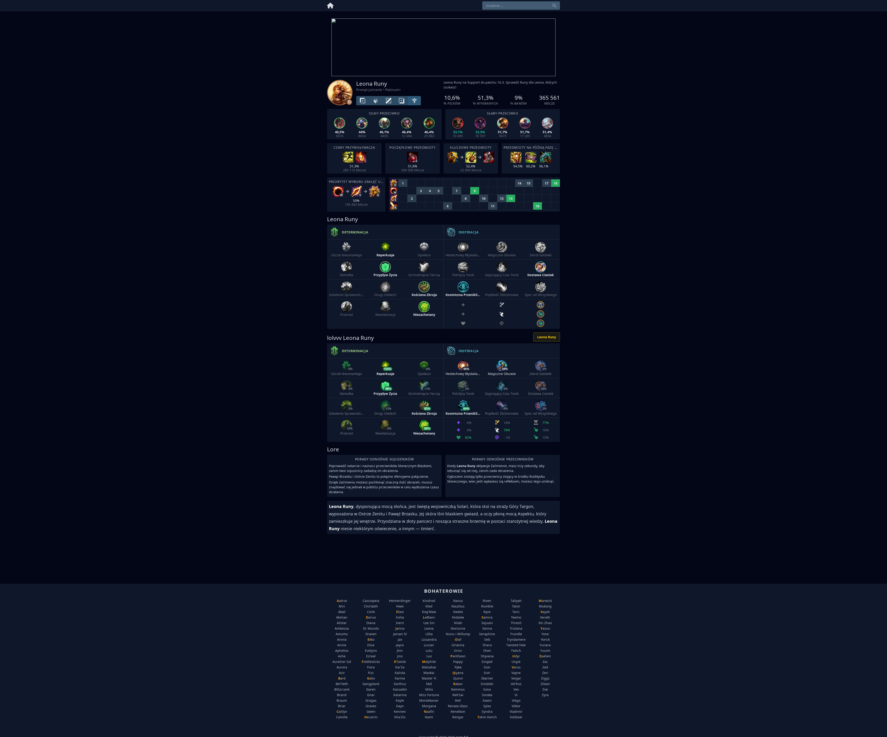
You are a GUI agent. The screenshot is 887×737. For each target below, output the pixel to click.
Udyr (516, 656)
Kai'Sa (399, 667)
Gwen (371, 711)
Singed (487, 661)
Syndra (487, 711)
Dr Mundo (371, 628)
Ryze (487, 612)
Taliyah (516, 600)
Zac (545, 661)
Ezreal (371, 656)
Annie (341, 645)
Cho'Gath (371, 606)
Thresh (516, 623)
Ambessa (342, 628)
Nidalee (458, 617)
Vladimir (516, 711)
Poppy (458, 661)
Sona (487, 689)
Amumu (342, 634)
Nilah (458, 623)
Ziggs (545, 678)
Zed (545, 667)
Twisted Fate (516, 645)
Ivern (400, 623)
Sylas (487, 706)
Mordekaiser (429, 700)
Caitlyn (342, 711)
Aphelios (342, 650)
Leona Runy (546, 337)
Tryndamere (516, 639)
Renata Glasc (458, 706)
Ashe (342, 656)
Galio (371, 678)
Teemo (516, 617)
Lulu (429, 650)
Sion (487, 667)
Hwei (400, 606)
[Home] (330, 5)
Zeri (545, 673)
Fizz (371, 673)
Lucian (429, 645)
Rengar (458, 717)
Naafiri (429, 711)
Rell (458, 700)
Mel (429, 684)
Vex (516, 689)
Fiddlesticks (371, 661)
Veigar (516, 678)
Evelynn (371, 650)
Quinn (458, 678)
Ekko (371, 639)
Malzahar (429, 667)
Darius (371, 617)
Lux (429, 656)
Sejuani (487, 623)
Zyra (545, 695)
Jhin (400, 650)
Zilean (545, 684)
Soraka (487, 695)
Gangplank (370, 684)
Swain (487, 700)
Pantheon (457, 656)
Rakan (458, 684)
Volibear (516, 717)
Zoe (545, 689)
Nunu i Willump (458, 634)
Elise (370, 645)
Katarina (400, 695)
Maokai (428, 673)
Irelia (400, 617)
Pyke (458, 667)
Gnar (371, 695)
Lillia (429, 634)
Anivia (341, 639)
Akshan (341, 617)
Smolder (487, 684)
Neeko (458, 612)
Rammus (458, 689)
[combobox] (521, 5)
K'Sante (400, 661)
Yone (545, 634)
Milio (429, 689)
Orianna (458, 645)
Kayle (400, 700)
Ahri (342, 606)
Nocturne (458, 628)
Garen (371, 689)
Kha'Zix (399, 717)
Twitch (516, 650)
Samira (487, 617)
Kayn (400, 706)
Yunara (545, 645)
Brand (341, 695)
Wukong (545, 606)
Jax (400, 639)
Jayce (400, 645)
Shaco (487, 645)
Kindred (429, 600)
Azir (342, 673)
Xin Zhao (545, 623)
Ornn (458, 650)
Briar (342, 706)
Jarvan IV (400, 634)
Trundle (516, 634)
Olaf (458, 639)
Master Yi (429, 678)
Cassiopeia (371, 600)
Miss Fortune (429, 695)
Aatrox (342, 600)
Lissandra (429, 639)
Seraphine (487, 634)
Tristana (516, 628)
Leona (429, 628)
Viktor (516, 706)
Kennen (400, 711)
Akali (342, 612)
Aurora (342, 667)
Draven (371, 634)
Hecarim (370, 717)
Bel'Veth (342, 684)
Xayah (545, 612)
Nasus (458, 600)
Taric (516, 612)
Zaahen (545, 656)
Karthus (400, 684)
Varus (516, 667)
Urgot (516, 661)
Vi (516, 695)
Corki (371, 612)
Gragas (371, 700)
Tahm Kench (487, 717)
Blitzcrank (341, 689)
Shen (487, 650)
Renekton (458, 711)
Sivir (487, 673)
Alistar (342, 623)
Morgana (429, 706)
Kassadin (400, 689)
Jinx (400, 656)
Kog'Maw (429, 612)
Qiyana (458, 673)
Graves (371, 706)
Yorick (545, 639)
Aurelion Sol (341, 661)
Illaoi (400, 612)
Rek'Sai (458, 695)
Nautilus (458, 606)
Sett (487, 639)
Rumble (487, 606)
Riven (487, 600)
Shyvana (487, 656)
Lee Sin (428, 623)
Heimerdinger (400, 600)
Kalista (400, 673)
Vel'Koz (516, 684)
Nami (429, 717)
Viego (516, 700)
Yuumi (545, 650)
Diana (370, 623)
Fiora (371, 667)
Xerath (545, 617)
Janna (399, 628)
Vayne (516, 673)
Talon (516, 606)
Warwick (545, 600)
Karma (400, 678)
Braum (342, 700)
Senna (487, 628)
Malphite (429, 661)
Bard (342, 678)
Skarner (487, 678)
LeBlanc (429, 617)
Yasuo (545, 628)
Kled (428, 606)
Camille (342, 717)
